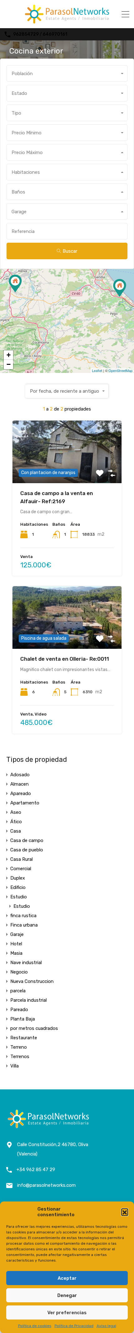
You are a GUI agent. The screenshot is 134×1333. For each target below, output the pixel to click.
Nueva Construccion (32, 981)
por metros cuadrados (34, 1028)
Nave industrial (26, 962)
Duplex (17, 878)
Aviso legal (106, 1326)
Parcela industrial (28, 1000)
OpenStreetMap (120, 370)
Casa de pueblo (26, 850)
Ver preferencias (67, 1312)
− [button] (9, 364)
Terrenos (19, 1056)
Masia (16, 953)
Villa (14, 1066)
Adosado (20, 775)
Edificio (18, 887)
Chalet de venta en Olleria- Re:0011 (64, 659)
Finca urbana (24, 925)
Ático (16, 821)
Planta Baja (22, 1019)
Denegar (67, 1295)
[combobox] (67, 73)
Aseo (15, 812)
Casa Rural (21, 859)
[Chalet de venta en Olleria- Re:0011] (15, 283)
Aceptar (67, 1278)
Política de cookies (34, 1326)
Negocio (19, 972)
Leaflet (97, 370)
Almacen (19, 784)
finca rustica (23, 915)
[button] (125, 1212)
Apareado (20, 793)
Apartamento (24, 803)
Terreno (18, 1047)
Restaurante (23, 1038)
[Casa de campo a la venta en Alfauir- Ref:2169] (119, 288)
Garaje (17, 934)
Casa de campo (26, 840)
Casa (15, 831)
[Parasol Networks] (67, 20)
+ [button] (9, 355)
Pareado (19, 1009)
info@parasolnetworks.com (46, 1185)
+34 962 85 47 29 (36, 1169)
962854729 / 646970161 (40, 34)
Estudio (18, 897)
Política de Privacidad (74, 1326)
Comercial (20, 868)
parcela (18, 991)
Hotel (16, 944)
